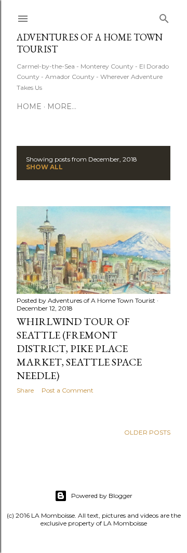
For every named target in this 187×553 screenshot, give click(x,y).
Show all (44, 167)
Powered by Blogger (101, 496)
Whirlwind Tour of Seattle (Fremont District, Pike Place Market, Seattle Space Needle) (79, 348)
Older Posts (147, 432)
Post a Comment (68, 390)
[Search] (164, 16)
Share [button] (25, 390)
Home (29, 106)
